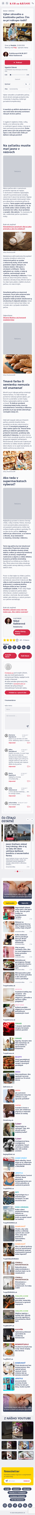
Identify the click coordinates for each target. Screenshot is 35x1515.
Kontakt (16, 1489)
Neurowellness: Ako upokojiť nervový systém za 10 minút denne (23, 1077)
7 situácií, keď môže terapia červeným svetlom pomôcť (22, 1028)
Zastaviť (17, 79)
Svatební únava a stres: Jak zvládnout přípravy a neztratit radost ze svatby (23, 1110)
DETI (17, 1192)
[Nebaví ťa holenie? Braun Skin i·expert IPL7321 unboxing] (9, 1455)
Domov (5, 10)
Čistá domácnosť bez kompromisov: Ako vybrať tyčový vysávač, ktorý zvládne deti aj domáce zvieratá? (23, 1370)
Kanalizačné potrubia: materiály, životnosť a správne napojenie (23, 1301)
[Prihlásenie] (3, 3)
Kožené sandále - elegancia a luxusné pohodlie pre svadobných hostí (23, 1010)
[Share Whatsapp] (10, 647)
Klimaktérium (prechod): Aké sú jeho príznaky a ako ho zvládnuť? (17, 228)
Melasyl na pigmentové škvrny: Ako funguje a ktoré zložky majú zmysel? (23, 925)
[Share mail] (28, 647)
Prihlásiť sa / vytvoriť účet (17, 692)
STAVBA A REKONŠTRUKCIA (21, 1264)
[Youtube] (10, 1505)
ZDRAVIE (18, 1023)
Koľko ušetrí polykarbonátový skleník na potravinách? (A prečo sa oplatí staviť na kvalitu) (23, 1214)
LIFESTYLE (11, 10)
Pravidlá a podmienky (17, 1493)
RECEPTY (18, 1057)
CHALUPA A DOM (21, 1296)
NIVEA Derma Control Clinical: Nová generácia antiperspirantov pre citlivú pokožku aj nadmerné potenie (23, 1180)
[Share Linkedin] (24, 647)
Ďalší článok (25, 656)
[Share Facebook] (5, 647)
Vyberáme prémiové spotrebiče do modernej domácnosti (23, 1335)
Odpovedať (12, 743)
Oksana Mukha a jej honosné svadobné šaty (14, 319)
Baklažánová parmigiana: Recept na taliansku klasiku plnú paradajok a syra (23, 964)
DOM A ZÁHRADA (21, 1207)
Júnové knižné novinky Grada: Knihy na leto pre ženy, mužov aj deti (22, 1384)
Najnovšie (25, 903)
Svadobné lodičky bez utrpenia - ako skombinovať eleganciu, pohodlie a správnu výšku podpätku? (23, 996)
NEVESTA (18, 989)
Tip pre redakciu (17, 1500)
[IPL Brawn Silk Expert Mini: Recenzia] (25, 1455)
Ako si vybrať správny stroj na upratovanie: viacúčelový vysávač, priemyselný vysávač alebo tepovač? (23, 1250)
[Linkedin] (30, 1505)
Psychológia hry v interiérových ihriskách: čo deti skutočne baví (22, 1197)
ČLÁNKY (18, 1124)
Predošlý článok (8, 656)
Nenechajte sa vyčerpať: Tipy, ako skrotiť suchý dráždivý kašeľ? (22, 1129)
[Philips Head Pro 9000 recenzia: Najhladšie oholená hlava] (25, 1445)
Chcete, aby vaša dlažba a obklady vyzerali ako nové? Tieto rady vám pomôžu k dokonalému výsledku (22, 1234)
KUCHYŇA (19, 1329)
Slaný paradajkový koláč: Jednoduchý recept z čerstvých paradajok (22, 1062)
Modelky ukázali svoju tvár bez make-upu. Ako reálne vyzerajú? (15, 611)
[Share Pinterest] (19, 647)
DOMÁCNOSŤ (20, 1226)
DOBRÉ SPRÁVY (21, 1158)
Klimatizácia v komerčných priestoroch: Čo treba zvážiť (23, 1285)
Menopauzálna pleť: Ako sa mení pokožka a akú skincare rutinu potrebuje (23, 976)
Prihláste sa (9, 673)
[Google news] (25, 1505)
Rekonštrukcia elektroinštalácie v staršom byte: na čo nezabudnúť (22, 1270)
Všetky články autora (20, 632)
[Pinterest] (20, 1505)
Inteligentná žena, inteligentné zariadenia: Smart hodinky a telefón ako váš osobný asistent (22, 1146)
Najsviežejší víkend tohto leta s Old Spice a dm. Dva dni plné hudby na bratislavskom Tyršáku (23, 912)
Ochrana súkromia (17, 1496)
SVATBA (18, 1105)
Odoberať (27, 1481)
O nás (7, 1489)
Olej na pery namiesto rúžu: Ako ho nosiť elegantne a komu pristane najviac (23, 951)
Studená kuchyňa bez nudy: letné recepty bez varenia (23, 1349)
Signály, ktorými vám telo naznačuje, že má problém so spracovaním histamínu (23, 1044)
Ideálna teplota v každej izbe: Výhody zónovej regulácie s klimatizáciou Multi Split (22, 1317)
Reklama (26, 1489)
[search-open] (7, 3)
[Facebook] (15, 1505)
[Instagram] (5, 1505)
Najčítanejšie (10, 903)
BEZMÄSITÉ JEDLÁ (22, 1344)
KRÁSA (17, 1072)
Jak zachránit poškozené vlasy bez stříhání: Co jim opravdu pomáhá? (23, 1096)
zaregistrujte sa (19, 684)
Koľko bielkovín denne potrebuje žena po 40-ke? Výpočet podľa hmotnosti (21, 938)
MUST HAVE (19, 1005)
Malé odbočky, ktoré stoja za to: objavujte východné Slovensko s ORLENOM (23, 1163)
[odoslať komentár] (27, 726)
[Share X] (14, 647)
